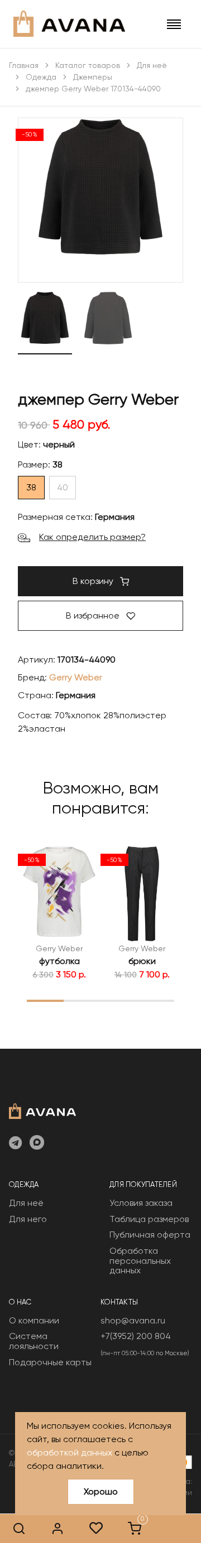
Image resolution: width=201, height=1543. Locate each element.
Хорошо (101, 1491)
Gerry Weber (75, 677)
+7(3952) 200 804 (135, 1336)
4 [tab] (156, 1000)
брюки (142, 961)
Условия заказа (141, 1203)
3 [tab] (119, 1000)
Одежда (41, 76)
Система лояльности (34, 1341)
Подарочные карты (50, 1362)
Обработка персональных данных (140, 1260)
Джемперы (92, 76)
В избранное (94, 615)
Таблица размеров (149, 1219)
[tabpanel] (59, 913)
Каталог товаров (87, 65)
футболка (59, 961)
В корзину (94, 581)
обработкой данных (69, 1452)
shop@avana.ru (132, 1320)
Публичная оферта (149, 1234)
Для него (28, 1219)
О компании (34, 1320)
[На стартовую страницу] (42, 1110)
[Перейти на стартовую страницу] (69, 24)
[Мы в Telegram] (15, 1143)
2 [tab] (82, 1000)
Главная (24, 65)
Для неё (152, 65)
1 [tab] (45, 1000)
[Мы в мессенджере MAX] (37, 1143)
